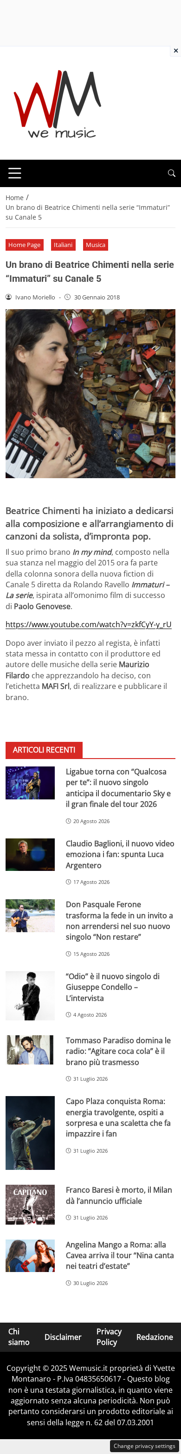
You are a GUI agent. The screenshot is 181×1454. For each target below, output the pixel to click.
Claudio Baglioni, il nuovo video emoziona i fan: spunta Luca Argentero (120, 854)
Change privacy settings (144, 1446)
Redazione (154, 1337)
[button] (171, 173)
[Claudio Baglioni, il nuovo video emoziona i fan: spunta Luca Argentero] (30, 854)
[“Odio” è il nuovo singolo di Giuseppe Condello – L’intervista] (30, 995)
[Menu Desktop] (15, 173)
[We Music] (58, 102)
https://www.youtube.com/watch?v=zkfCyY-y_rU (89, 624)
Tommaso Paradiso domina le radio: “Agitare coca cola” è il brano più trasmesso (118, 1051)
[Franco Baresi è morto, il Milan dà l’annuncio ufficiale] (30, 1205)
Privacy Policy (109, 1336)
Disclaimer (63, 1337)
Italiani (63, 244)
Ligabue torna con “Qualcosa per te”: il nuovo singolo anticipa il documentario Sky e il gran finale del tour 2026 (118, 787)
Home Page (24, 244)
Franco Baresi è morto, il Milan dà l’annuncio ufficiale (119, 1195)
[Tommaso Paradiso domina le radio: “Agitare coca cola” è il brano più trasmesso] (30, 1050)
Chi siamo (19, 1336)
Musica (95, 244)
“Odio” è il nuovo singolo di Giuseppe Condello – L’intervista (113, 987)
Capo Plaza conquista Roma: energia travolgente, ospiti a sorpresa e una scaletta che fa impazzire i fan (118, 1117)
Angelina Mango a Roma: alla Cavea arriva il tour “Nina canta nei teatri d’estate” (120, 1256)
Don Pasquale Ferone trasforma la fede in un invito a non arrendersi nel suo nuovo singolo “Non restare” (119, 920)
